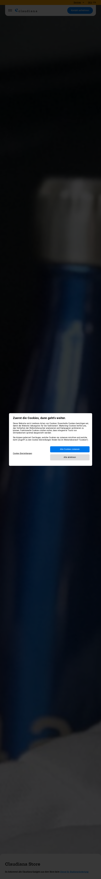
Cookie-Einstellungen (22, 453)
